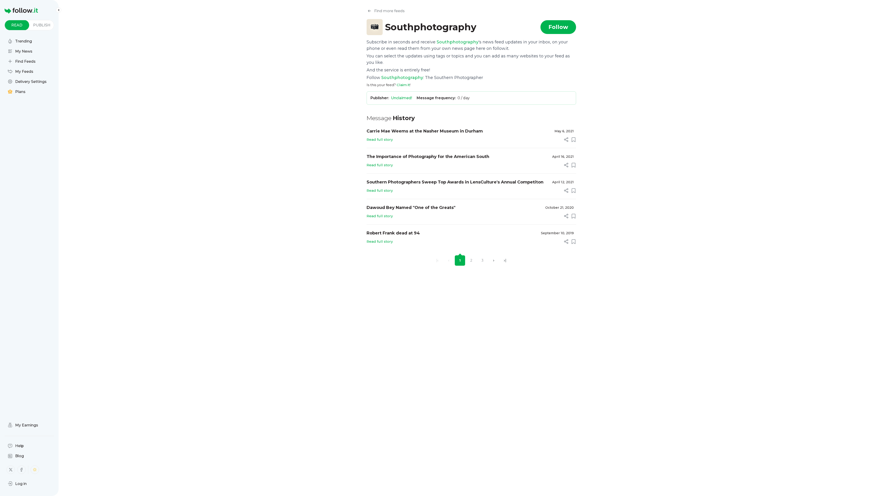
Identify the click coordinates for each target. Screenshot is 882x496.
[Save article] (573, 139)
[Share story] (566, 139)
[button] (17, 484)
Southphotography (457, 42)
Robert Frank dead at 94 (393, 233)
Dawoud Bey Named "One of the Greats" (411, 207)
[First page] (437, 260)
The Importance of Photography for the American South (428, 156)
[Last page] (505, 260)
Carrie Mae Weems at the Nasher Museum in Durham (425, 131)
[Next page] (494, 260)
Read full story (380, 139)
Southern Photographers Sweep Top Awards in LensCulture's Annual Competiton (455, 182)
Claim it (403, 85)
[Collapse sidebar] (58, 10)
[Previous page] (449, 260)
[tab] (17, 25)
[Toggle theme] (35, 470)
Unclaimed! (401, 98)
